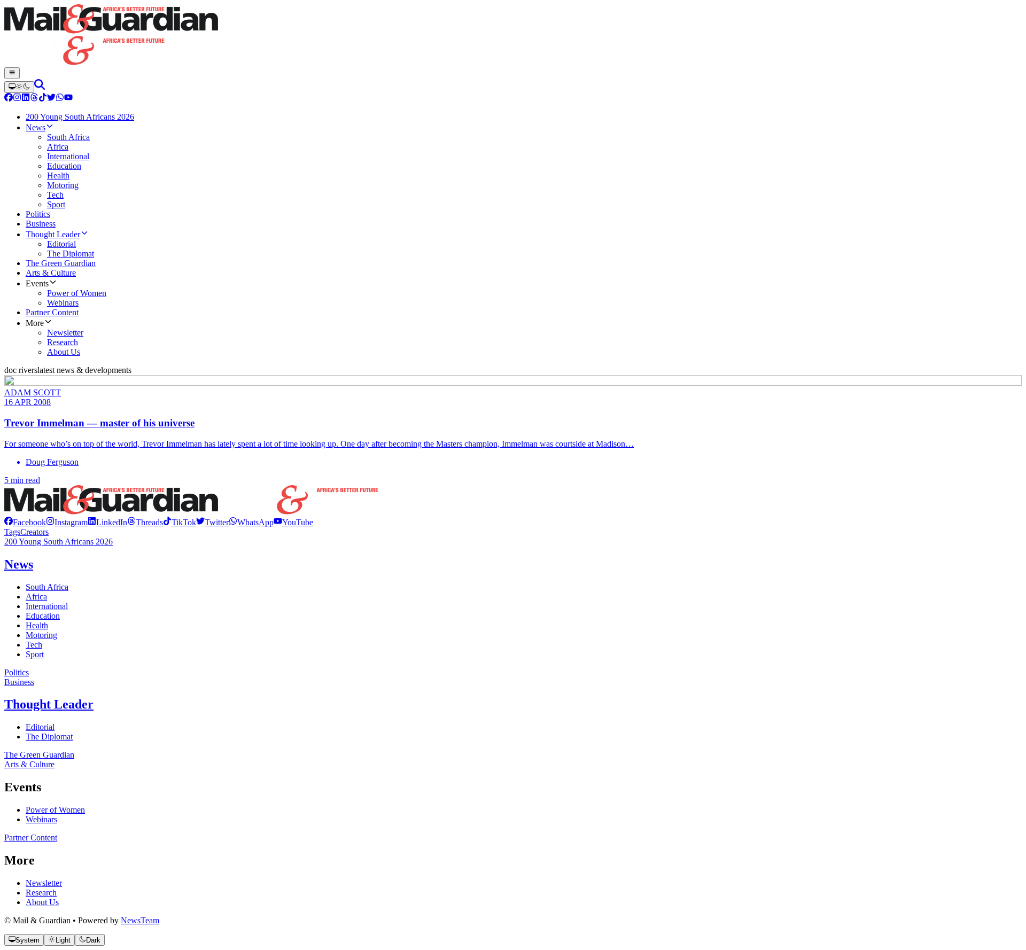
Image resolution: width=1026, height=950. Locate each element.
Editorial (40, 726)
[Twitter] (51, 98)
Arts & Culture (29, 764)
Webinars (41, 819)
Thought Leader (49, 704)
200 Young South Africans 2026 (58, 541)
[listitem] (25, 522)
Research (41, 892)
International (47, 606)
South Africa (47, 586)
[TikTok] (42, 98)
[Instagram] (17, 98)
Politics (16, 672)
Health (37, 625)
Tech (34, 644)
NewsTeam (140, 920)
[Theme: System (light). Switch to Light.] (19, 87)
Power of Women (55, 809)
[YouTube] (68, 98)
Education (43, 615)
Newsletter (44, 882)
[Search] (39, 86)
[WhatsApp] (60, 98)
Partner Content (30, 837)
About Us (42, 902)
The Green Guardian (39, 754)
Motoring (41, 635)
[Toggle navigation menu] (12, 73)
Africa (36, 596)
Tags (12, 531)
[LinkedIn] (25, 98)
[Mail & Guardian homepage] (513, 35)
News (18, 564)
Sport (35, 654)
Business (19, 682)
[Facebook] (8, 98)
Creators (34, 531)
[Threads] (34, 98)
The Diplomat (49, 736)
